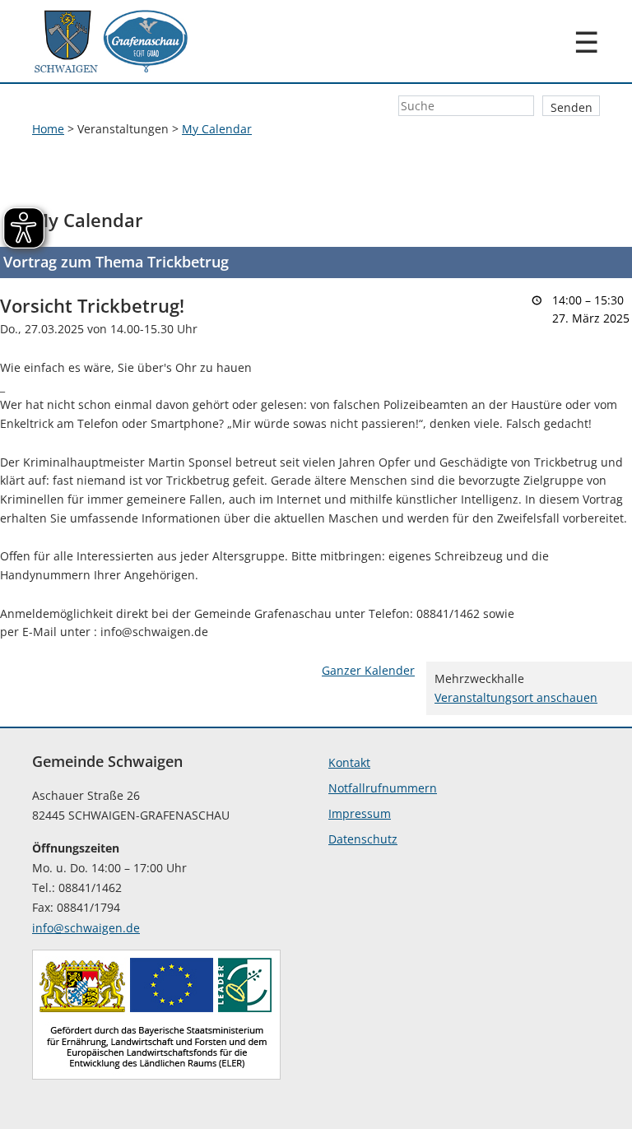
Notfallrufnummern (382, 788)
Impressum (359, 813)
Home (48, 129)
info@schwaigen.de (86, 928)
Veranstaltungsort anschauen (515, 697)
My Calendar (217, 129)
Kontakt (349, 762)
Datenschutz (362, 839)
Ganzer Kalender (368, 670)
